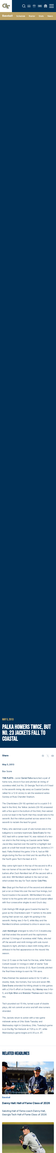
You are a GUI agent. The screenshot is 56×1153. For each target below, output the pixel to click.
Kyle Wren (13, 993)
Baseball (7, 15)
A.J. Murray (37, 989)
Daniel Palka (27, 778)
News (50, 16)
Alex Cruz (6, 887)
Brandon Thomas (31, 993)
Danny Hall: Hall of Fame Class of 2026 (26, 1103)
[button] (24, 6)
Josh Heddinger (9, 931)
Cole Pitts (42, 880)
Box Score (7, 771)
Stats (41, 16)
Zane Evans (38, 832)
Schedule (20, 16)
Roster (32, 16)
